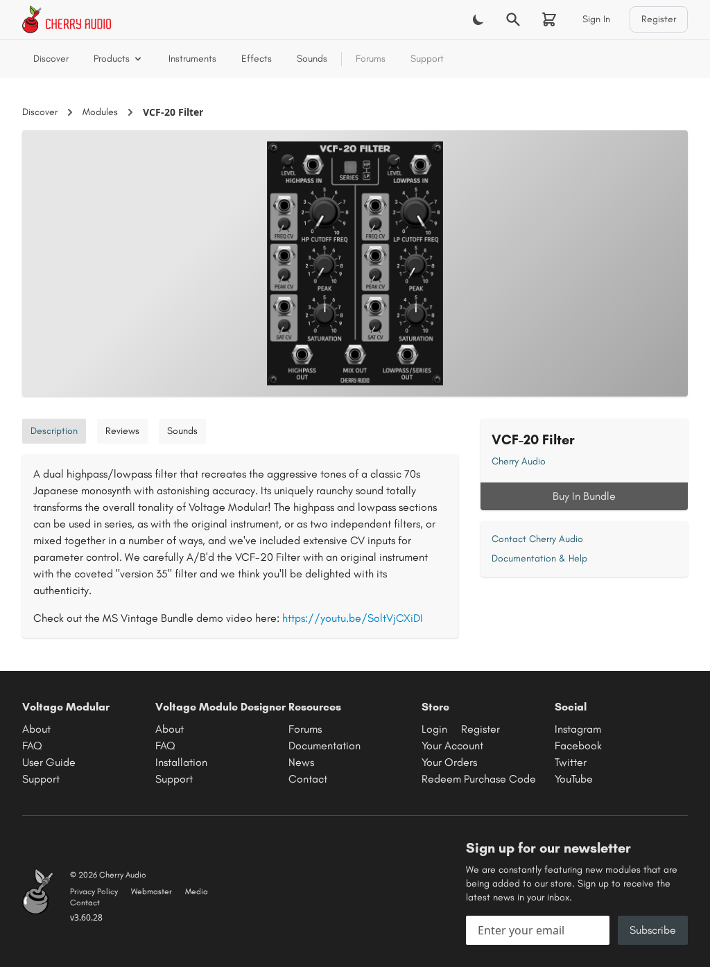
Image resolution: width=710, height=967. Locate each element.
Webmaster (151, 891)
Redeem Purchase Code (479, 778)
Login (434, 728)
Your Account (452, 745)
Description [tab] (54, 431)
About (36, 728)
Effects (256, 58)
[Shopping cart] (549, 19)
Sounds (312, 58)
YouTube (574, 778)
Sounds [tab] (182, 431)
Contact (307, 778)
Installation (181, 762)
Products (112, 58)
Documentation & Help (539, 558)
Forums (371, 58)
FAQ (32, 745)
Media (196, 891)
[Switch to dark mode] (478, 19)
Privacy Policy (94, 891)
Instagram (578, 728)
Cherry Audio (519, 461)
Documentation (324, 745)
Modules (100, 112)
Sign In (596, 19)
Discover (51, 58)
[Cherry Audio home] (66, 19)
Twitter (571, 762)
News (301, 762)
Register (658, 19)
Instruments (192, 58)
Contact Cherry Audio (537, 539)
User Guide (49, 762)
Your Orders (449, 762)
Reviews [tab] (122, 431)
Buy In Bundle (584, 496)
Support (427, 58)
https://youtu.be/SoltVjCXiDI (352, 618)
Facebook (578, 745)
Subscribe (653, 929)
